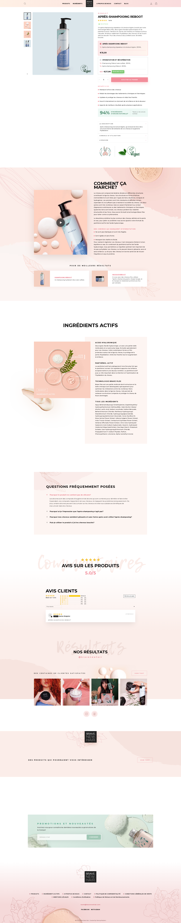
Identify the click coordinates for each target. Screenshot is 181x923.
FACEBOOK (85, 909)
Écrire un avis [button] (129, 596)
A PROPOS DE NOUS (104, 3)
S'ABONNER (93, 837)
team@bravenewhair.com (90, 904)
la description (106, 123)
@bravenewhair (90, 657)
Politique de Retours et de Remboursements (112, 897)
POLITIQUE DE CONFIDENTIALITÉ (108, 894)
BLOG (126, 3)
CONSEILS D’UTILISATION (110, 135)
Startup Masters (101, 920)
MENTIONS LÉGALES (61, 897)
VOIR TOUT (139, 673)
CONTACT (117, 3)
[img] (57, 614)
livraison (103, 140)
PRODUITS (66, 3)
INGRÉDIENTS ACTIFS (51, 894)
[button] (102, 20)
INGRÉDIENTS (77, 3)
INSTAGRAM (95, 909)
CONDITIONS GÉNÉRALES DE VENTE (138, 894)
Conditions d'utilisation (81, 897)
